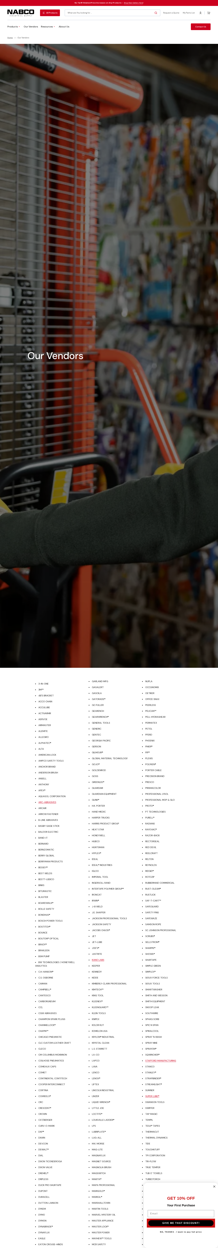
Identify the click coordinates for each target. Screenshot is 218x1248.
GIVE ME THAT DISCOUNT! (181, 1223)
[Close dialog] (214, 1186)
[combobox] (112, 12)
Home (10, 38)
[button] (200, 13)
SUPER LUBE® (152, 1096)
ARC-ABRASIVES (47, 802)
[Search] (156, 13)
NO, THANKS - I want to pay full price (181, 1232)
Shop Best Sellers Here (133, 3)
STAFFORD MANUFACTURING (160, 1060)
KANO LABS (98, 959)
